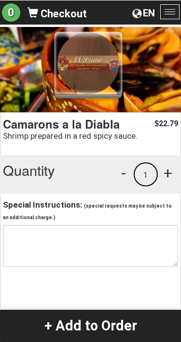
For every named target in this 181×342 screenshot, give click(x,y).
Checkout (62, 14)
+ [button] (168, 173)
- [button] (123, 173)
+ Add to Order (90, 325)
